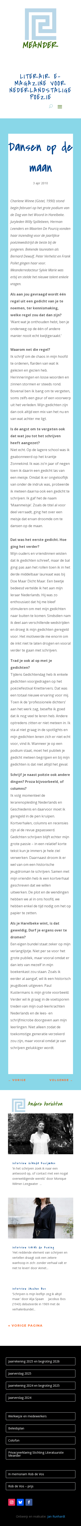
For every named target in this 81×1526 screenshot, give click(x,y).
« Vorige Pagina (25, 1325)
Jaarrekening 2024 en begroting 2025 (34, 1385)
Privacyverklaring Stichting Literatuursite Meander (36, 1454)
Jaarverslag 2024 (19, 1398)
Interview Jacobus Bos (29, 1289)
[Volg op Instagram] (11, 1502)
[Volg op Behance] (20, 1502)
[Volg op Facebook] (28, 1502)
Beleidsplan (16, 1428)
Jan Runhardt (56, 1516)
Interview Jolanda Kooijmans (34, 1163)
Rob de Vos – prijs (20, 1486)
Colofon (13, 1440)
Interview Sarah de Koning (33, 1247)
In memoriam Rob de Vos (26, 1474)
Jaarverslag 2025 (19, 1373)
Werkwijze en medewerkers (27, 1416)
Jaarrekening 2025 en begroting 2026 (34, 1361)
